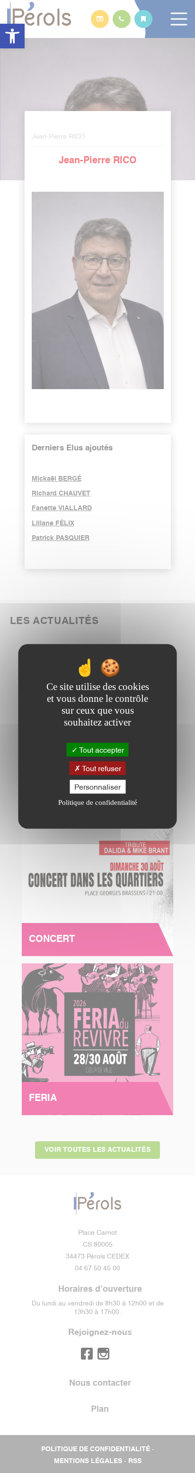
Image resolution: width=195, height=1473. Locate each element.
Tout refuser (100, 768)
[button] (12, 36)
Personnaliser (97, 786)
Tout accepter (101, 749)
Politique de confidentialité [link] (97, 803)
